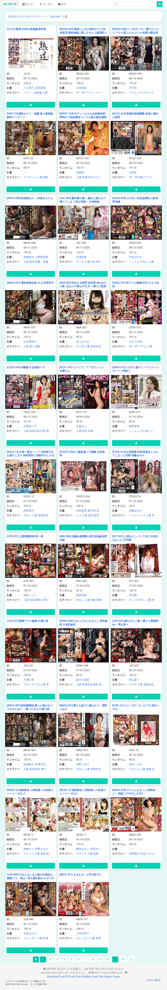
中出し (144, 261)
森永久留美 (82, 679)
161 (123, 959)
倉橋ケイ (28, 848)
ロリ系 (80, 346)
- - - (25, 172)
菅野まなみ (41, 848)
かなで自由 (135, 341)
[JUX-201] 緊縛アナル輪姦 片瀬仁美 (27, 620)
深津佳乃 (40, 764)
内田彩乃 (28, 510)
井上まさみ (82, 341)
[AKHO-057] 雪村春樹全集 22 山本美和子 (30, 282)
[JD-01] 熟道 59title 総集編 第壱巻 (26, 29)
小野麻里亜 (41, 257)
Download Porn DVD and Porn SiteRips (69, 976)
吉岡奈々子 (30, 426)
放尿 (43, 853)
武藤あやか (135, 510)
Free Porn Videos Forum (106, 976)
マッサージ (30, 177)
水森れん (81, 426)
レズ (78, 515)
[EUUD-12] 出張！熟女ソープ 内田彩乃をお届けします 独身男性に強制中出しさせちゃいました (30, 455)
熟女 (37, 769)
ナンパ (133, 599)
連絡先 (157, 980)
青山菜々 (134, 679)
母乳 (95, 684)
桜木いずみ (135, 764)
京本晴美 (81, 87)
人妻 (45, 92)
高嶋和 (80, 172)
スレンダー (30, 938)
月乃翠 (133, 87)
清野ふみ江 (82, 764)
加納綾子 (28, 257)
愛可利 (92, 510)
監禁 (96, 515)
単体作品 (87, 177)
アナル (133, 92)
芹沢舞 (133, 595)
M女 (141, 177)
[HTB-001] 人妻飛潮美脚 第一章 (25, 536)
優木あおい (82, 848)
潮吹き (39, 599)
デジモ (80, 261)
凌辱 (32, 261)
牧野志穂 (81, 595)
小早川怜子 (82, 933)
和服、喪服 (41, 261)
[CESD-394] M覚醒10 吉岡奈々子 (26, 367)
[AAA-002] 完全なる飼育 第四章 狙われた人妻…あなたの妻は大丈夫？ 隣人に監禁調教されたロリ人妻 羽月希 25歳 (83, 286)
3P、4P (80, 92)
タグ (63, 4)
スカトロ (134, 769)
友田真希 (40, 87)
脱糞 (148, 769)
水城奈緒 (81, 257)
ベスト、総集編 (32, 92)
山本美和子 (30, 341)
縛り (99, 261)
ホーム (29, 4)
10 (107, 959)
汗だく (97, 177)
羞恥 (45, 177)
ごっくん (134, 261)
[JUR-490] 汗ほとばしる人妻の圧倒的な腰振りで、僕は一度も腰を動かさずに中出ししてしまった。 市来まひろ (30, 878)
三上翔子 (28, 87)
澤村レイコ (30, 595)
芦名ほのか (135, 257)
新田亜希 (134, 426)
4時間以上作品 (137, 853)
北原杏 (133, 172)
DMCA (150, 980)
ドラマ (133, 515)
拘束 (90, 430)
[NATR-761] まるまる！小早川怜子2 (80, 874)
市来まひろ (30, 933)
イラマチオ (144, 92)
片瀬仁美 (28, 679)
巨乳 (93, 261)
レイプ (141, 515)
